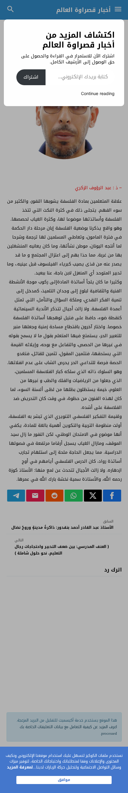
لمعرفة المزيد (20, 767)
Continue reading (98, 94)
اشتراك (31, 77)
